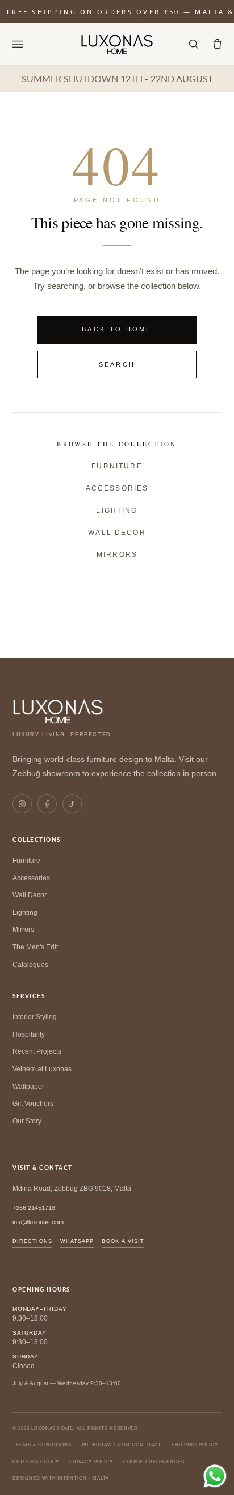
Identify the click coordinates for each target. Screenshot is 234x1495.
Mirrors (117, 555)
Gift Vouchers (32, 1104)
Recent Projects (36, 1051)
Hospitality (28, 1034)
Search (117, 364)
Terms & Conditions (42, 1444)
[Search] (193, 44)
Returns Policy (35, 1461)
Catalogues (30, 965)
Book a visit (123, 1241)
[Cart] (217, 44)
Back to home (117, 329)
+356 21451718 (33, 1207)
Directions (32, 1241)
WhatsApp (77, 1241)
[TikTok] (72, 803)
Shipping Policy (195, 1444)
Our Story (26, 1121)
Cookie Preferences (154, 1461)
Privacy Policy (90, 1461)
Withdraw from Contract (121, 1444)
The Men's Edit (35, 947)
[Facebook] (47, 803)
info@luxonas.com (38, 1222)
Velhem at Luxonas (42, 1069)
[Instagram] (22, 803)
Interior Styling (34, 1017)
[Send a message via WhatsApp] (215, 1476)
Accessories (117, 488)
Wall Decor (117, 532)
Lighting (116, 510)
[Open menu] (17, 44)
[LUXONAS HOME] (117, 44)
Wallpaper (28, 1087)
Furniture (116, 466)
